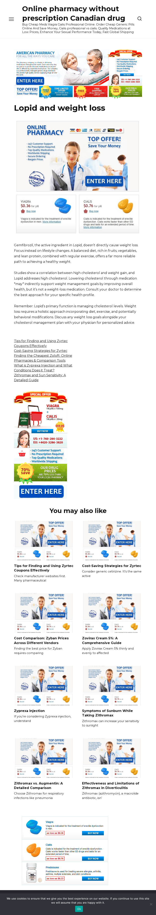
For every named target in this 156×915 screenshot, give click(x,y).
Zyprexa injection (29, 711)
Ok (79, 909)
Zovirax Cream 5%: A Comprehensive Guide (101, 640)
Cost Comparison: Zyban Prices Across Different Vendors (41, 640)
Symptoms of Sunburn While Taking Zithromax (107, 713)
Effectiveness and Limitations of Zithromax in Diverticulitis (110, 785)
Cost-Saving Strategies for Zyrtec (40, 351)
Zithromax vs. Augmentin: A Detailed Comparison (38, 785)
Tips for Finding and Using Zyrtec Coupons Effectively (43, 568)
